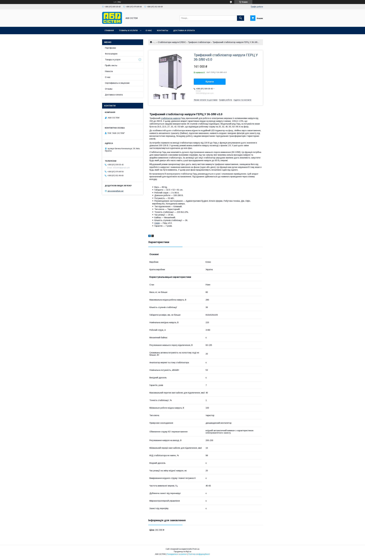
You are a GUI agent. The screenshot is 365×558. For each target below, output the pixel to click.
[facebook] (149, 236)
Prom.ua (196, 549)
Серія (157, 223)
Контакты (162, 30)
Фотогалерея (111, 54)
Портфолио (110, 48)
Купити (210, 81)
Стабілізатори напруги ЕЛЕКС (172, 42)
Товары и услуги (128, 30)
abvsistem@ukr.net (115, 191)
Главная (109, 30)
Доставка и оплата (184, 30)
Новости (109, 71)
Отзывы (108, 89)
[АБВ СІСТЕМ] (112, 23)
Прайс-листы (111, 65)
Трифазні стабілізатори (199, 42)
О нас (149, 30)
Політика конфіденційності (199, 554)
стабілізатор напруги (170, 118)
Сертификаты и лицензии (117, 83)
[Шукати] (240, 18)
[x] (152, 236)
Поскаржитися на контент (177, 554)
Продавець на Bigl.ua (182, 552)
